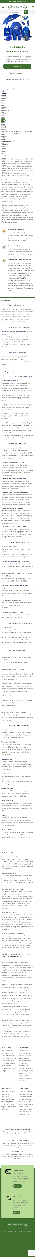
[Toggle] (3, 304)
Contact (19, 1)
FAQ (24, 1)
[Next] (7, 105)
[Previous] (2, 105)
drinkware (21, 878)
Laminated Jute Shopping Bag (4, 92)
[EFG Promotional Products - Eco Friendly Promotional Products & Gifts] (17, 6)
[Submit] (26, 12)
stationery (14, 880)
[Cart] (33, 7)
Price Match (12, 1)
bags (27, 878)
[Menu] (2, 6)
